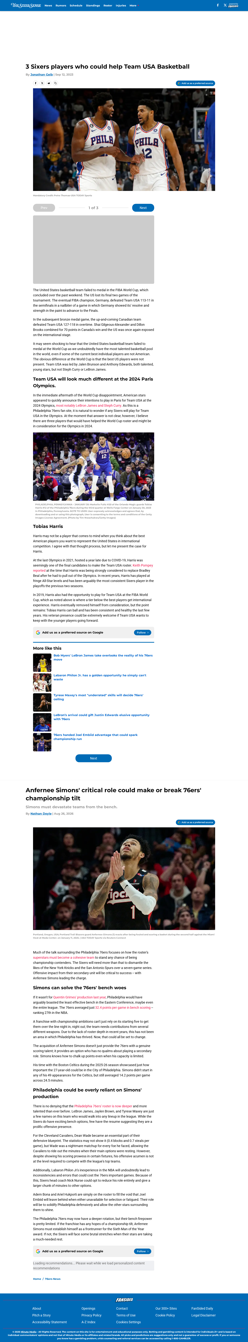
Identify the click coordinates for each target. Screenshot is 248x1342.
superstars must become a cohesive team (63, 957)
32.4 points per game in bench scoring (123, 1007)
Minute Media (28, 1331)
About (36, 1308)
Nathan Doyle (41, 813)
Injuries (121, 5)
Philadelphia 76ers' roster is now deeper (103, 1106)
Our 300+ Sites (166, 1308)
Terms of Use (126, 1315)
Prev (44, 208)
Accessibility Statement (49, 1322)
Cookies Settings (128, 1322)
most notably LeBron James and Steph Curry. (89, 405)
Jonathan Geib (41, 74)
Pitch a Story (41, 1315)
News (48, 5)
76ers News (52, 1279)
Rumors (61, 5)
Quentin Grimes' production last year (79, 997)
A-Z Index (88, 1322)
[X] (225, 5)
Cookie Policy (165, 1315)
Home (37, 1279)
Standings (93, 5)
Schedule (76, 5)
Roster (108, 5)
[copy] (55, 83)
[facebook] (218, 5)
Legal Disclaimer (203, 1315)
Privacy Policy (92, 1315)
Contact (122, 1308)
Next (143, 208)
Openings (88, 1308)
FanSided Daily (202, 1308)
